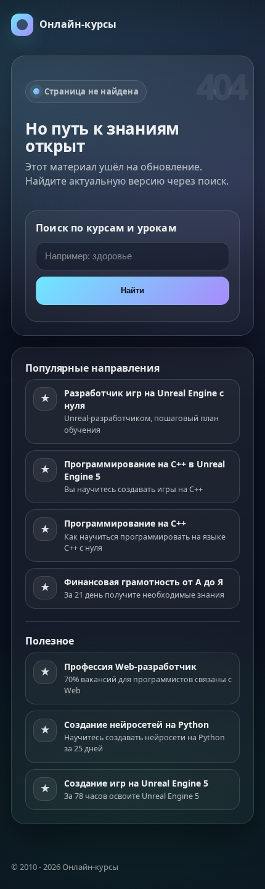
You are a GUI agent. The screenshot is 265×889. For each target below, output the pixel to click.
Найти (132, 290)
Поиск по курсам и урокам (106, 228)
